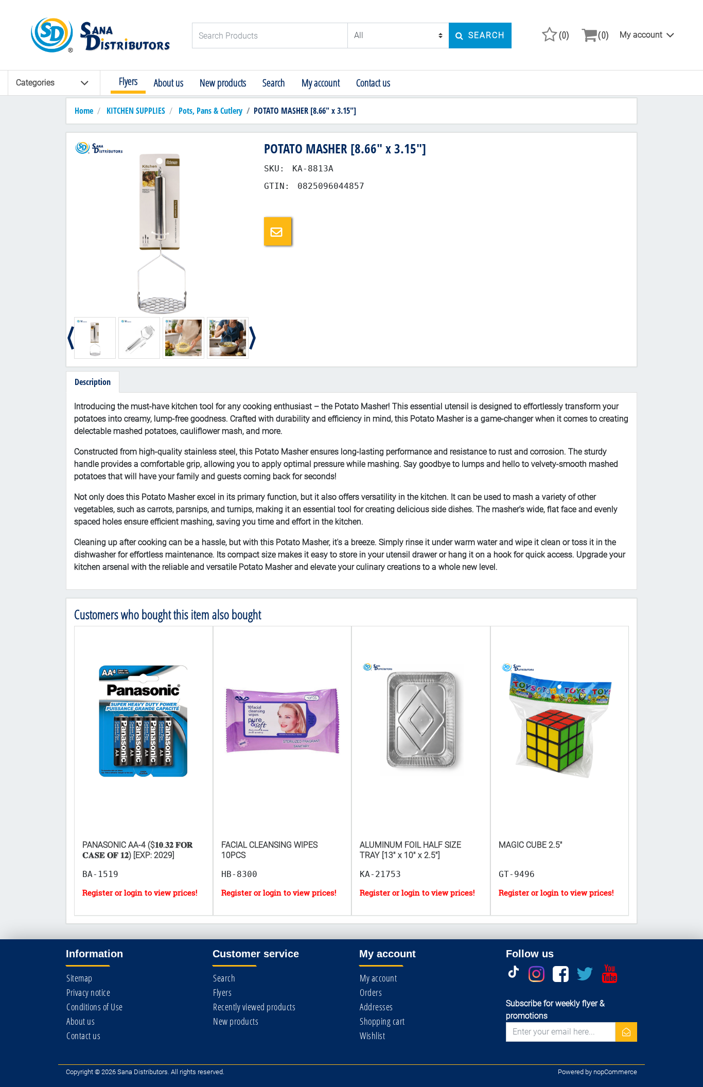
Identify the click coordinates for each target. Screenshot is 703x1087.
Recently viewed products (254, 1007)
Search (273, 83)
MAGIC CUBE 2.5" (531, 845)
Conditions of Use (94, 1007)
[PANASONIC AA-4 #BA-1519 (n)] (144, 742)
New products (223, 83)
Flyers (128, 81)
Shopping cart (382, 1021)
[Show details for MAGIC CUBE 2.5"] (560, 742)
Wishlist (372, 1035)
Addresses (376, 1007)
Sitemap (79, 978)
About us (168, 83)
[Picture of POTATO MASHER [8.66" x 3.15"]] (161, 227)
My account (641, 35)
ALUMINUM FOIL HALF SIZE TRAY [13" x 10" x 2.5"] (410, 850)
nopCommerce (615, 1072)
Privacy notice (88, 992)
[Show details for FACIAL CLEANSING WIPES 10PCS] (282, 742)
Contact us (373, 83)
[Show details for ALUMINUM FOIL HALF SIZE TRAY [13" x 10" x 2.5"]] (421, 742)
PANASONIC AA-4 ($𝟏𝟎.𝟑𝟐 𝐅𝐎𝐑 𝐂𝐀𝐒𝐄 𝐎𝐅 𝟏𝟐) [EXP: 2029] (137, 850)
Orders (371, 992)
